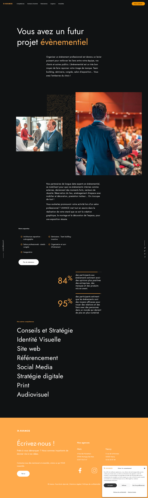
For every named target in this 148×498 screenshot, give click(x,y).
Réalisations (44, 3)
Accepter (110, 485)
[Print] (73, 385)
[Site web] (73, 348)
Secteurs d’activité (32, 3)
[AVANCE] (7, 3)
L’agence (52, 3)
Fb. (145, 248)
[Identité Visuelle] (73, 339)
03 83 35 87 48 (110, 460)
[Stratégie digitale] (73, 376)
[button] (144, 468)
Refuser (124, 485)
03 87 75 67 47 (82, 460)
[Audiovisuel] (73, 394)
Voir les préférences (138, 485)
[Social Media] (73, 367)
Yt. (145, 257)
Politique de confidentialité (119, 492)
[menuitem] (21, 3)
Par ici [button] (23, 474)
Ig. (145, 251)
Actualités (61, 3)
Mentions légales (132, 492)
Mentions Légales (75, 484)
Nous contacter (138, 4)
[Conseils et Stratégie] (73, 330)
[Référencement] (73, 357)
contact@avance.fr (3, 245)
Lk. (145, 254)
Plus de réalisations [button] (28, 262)
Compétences (20, 3)
